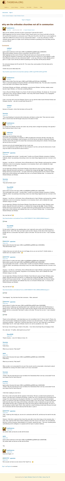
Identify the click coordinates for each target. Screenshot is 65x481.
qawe (4, 353)
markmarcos (10, 28)
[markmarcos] (4, 28)
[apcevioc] (6, 152)
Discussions (5, 12)
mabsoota (10, 132)
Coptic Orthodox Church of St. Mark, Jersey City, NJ (37, 477)
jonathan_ (6, 381)
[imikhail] (4, 49)
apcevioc (12, 153)
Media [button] (6, 7)
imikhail (9, 48)
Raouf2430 (10, 187)
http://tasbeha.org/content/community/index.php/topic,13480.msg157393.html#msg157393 (25, 71)
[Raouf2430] (4, 188)
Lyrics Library (14, 7)
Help (41, 7)
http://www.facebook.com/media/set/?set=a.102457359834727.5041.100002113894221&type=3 (26, 218)
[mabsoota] (4, 133)
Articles (22, 7)
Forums (35, 7)
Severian (5, 113)
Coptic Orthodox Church (29, 29)
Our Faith (29, 7)
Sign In (11, 12)
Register (28, 19)
